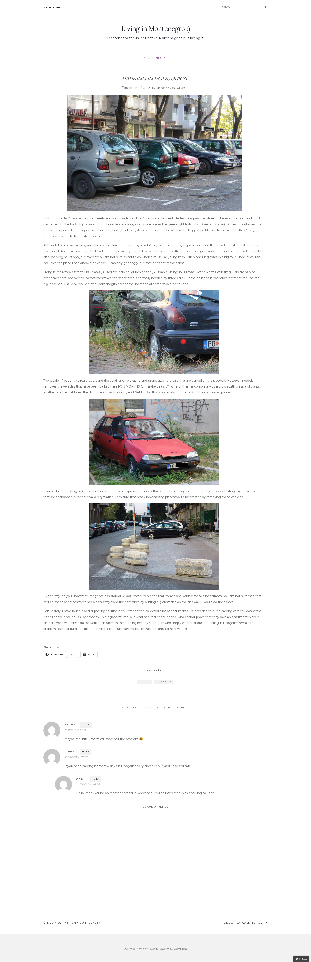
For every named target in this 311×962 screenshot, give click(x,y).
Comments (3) (154, 670)
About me (51, 7)
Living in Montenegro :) (155, 29)
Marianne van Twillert (170, 87)
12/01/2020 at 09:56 (88, 784)
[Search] (265, 7)
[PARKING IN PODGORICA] (154, 153)
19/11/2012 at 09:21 (75, 730)
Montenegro (155, 58)
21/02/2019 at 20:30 (76, 757)
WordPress (180, 948)
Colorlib (153, 948)
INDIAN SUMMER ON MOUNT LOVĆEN (73, 922)
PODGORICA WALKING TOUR (244, 922)
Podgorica (163, 681)
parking (144, 681)
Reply (86, 724)
